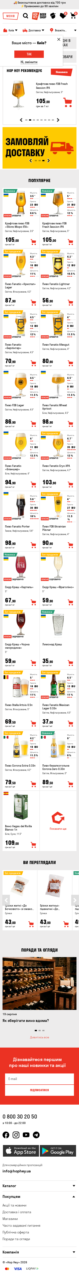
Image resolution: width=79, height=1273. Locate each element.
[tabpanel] (39, 94)
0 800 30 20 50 (20, 1116)
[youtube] (26, 1135)
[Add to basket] (67, 102)
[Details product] (18, 95)
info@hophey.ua (17, 1171)
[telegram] (36, 1135)
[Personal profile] (53, 15)
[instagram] (16, 1135)
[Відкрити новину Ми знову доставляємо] (39, 167)
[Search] (25, 15)
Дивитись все (39, 1037)
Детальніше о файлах (17, 1271)
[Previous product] (21, 120)
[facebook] (6, 1135)
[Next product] (58, 120)
